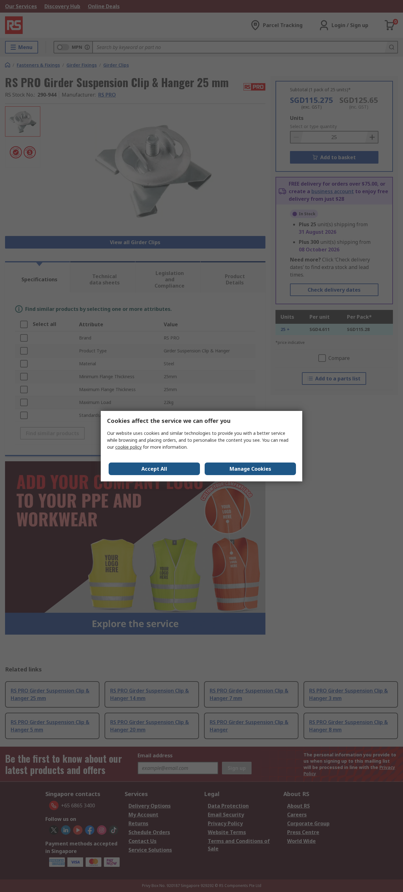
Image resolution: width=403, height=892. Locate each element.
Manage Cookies (250, 468)
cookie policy (128, 447)
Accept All (154, 468)
